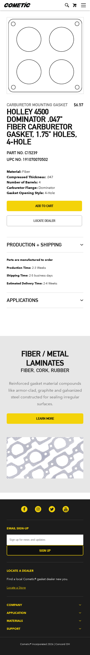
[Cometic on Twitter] (52, 509)
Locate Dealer (44, 221)
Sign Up (45, 551)
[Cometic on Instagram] (38, 509)
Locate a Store (16, 587)
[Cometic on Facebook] (24, 509)
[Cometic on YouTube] (66, 509)
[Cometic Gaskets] (15, 7)
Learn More (45, 418)
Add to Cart (44, 206)
